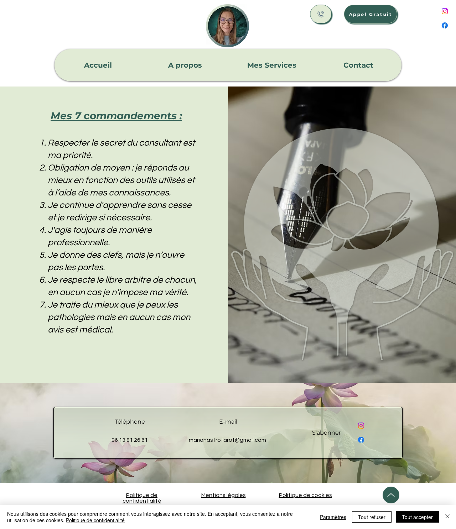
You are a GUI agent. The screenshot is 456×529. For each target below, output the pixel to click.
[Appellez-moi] (321, 14)
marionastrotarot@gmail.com (227, 440)
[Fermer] (447, 516)
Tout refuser (371, 516)
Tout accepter (417, 516)
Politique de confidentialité (95, 520)
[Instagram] (445, 11)
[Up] (391, 495)
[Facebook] (445, 25)
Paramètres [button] (333, 516)
